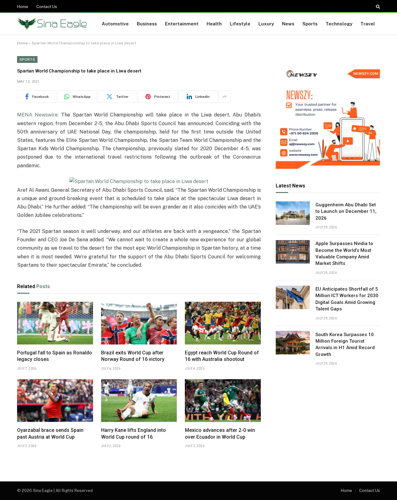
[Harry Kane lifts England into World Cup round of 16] (139, 400)
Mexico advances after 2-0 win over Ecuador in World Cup (220, 433)
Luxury (266, 23)
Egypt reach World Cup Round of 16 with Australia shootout (222, 356)
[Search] (377, 6)
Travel (367, 23)
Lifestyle (240, 23)
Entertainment (181, 23)
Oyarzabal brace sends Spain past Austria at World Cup (50, 433)
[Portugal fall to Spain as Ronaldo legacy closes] (55, 323)
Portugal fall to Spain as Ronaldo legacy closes (54, 356)
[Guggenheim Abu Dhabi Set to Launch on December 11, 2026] (293, 213)
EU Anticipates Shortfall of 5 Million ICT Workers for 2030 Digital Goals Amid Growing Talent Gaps (346, 299)
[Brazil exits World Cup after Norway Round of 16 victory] (139, 323)
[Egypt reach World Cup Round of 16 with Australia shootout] (223, 323)
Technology (339, 23)
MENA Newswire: (38, 115)
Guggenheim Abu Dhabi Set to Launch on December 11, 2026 (346, 211)
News (288, 23)
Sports (310, 23)
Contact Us (46, 6)
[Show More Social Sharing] (224, 96)
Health (214, 23)
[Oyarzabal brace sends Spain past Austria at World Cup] (55, 400)
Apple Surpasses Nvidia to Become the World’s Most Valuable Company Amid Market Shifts (344, 253)
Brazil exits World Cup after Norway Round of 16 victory (132, 356)
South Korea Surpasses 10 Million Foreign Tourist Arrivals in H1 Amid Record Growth (345, 344)
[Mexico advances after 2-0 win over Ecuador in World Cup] (223, 400)
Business (147, 23)
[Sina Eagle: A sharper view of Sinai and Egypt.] (52, 24)
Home (22, 6)
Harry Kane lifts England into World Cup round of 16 (133, 433)
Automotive (115, 23)
